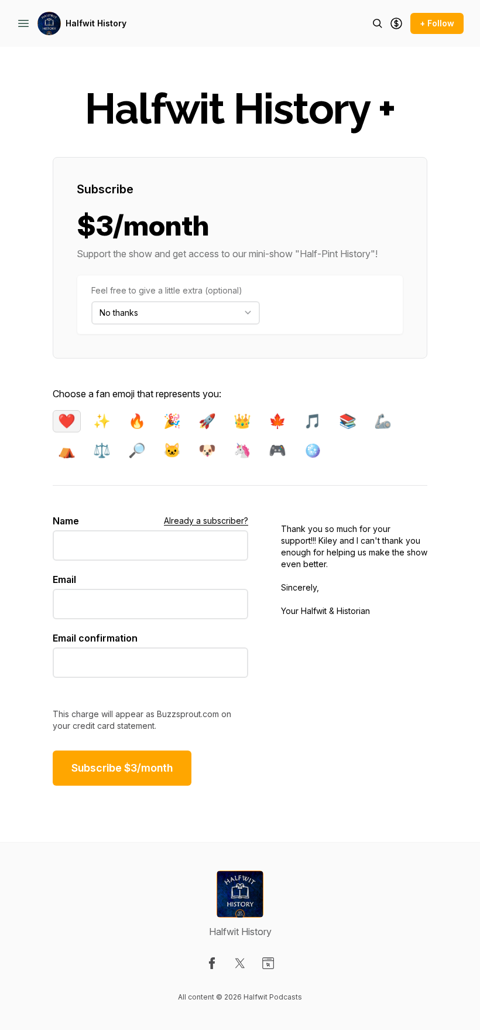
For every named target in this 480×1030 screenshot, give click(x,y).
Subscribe (105, 189)
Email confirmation (95, 638)
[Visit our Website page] (268, 963)
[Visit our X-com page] (240, 963)
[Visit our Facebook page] (212, 963)
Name (66, 521)
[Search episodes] (377, 23)
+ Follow (437, 23)
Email (64, 579)
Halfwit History (96, 23)
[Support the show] (396, 23)
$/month (122, 768)
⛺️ (67, 450)
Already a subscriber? (206, 521)
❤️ (67, 420)
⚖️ (102, 450)
